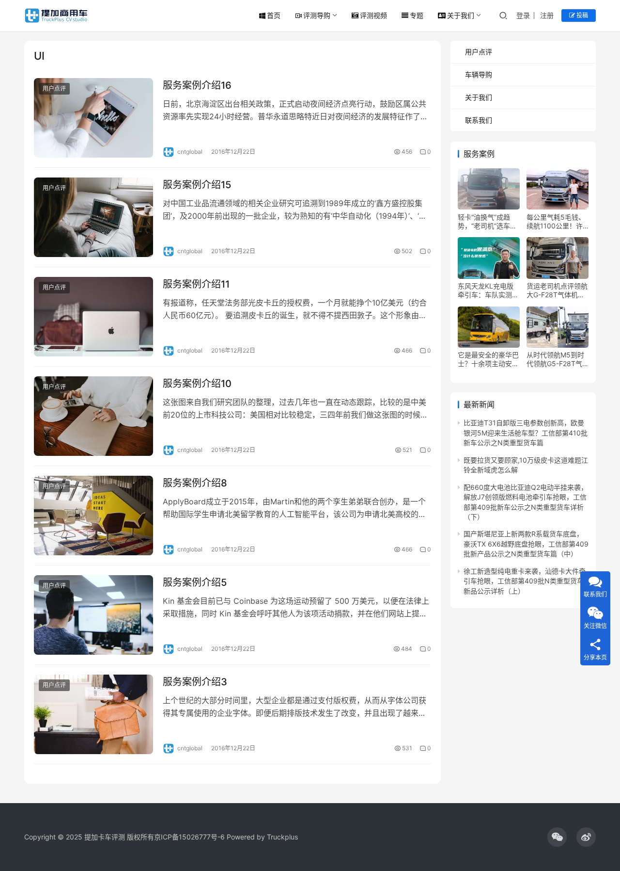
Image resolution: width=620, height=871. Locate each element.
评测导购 (316, 15)
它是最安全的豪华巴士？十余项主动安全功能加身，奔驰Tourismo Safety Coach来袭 (488, 359)
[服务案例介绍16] (93, 118)
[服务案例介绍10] (93, 416)
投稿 (581, 15)
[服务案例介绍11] (93, 316)
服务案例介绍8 (195, 483)
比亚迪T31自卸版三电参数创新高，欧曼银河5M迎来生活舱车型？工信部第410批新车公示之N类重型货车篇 (526, 433)
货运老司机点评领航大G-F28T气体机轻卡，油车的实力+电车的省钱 (557, 290)
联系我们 (478, 120)
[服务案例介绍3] (93, 714)
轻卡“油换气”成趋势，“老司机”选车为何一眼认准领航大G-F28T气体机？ (489, 221)
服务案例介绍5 (195, 582)
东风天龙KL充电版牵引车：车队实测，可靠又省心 (488, 290)
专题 (416, 15)
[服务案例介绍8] (93, 515)
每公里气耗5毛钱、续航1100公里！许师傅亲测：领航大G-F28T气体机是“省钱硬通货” (558, 221)
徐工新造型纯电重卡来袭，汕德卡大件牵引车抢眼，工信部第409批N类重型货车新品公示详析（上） (525, 580)
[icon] (557, 837)
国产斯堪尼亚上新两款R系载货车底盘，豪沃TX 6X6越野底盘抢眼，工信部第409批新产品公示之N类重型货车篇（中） (526, 544)
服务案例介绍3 (195, 682)
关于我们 (460, 15)
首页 (273, 15)
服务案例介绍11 (196, 284)
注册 (547, 15)
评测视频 (373, 15)
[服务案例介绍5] (93, 615)
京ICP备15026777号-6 (189, 837)
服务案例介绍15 (197, 185)
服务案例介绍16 (197, 85)
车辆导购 (478, 74)
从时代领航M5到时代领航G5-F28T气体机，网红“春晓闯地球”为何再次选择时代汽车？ (555, 359)
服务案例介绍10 (197, 383)
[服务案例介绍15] (93, 217)
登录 (523, 15)
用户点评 (54, 88)
